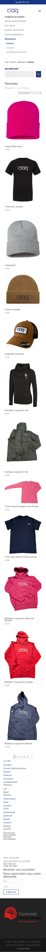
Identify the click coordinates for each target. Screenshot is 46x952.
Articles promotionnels (15, 21)
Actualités (8, 830)
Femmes (10, 43)
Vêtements (10, 39)
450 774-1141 (23, 2)
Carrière (7, 828)
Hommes (10, 48)
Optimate (7, 815)
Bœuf (5, 792)
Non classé (10, 25)
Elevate (6, 819)
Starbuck (7, 775)
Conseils (7, 805)
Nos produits (9, 839)
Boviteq (6, 826)
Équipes (7, 771)
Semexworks (9, 812)
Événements (9, 833)
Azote (5, 802)
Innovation (8, 778)
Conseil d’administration (14, 768)
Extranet (7, 837)
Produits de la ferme (14, 30)
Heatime (7, 822)
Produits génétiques (14, 34)
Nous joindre (9, 835)
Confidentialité (10, 782)
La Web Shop (23, 948)
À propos (7, 764)
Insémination (9, 798)
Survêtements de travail (16, 52)
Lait (5, 788)
